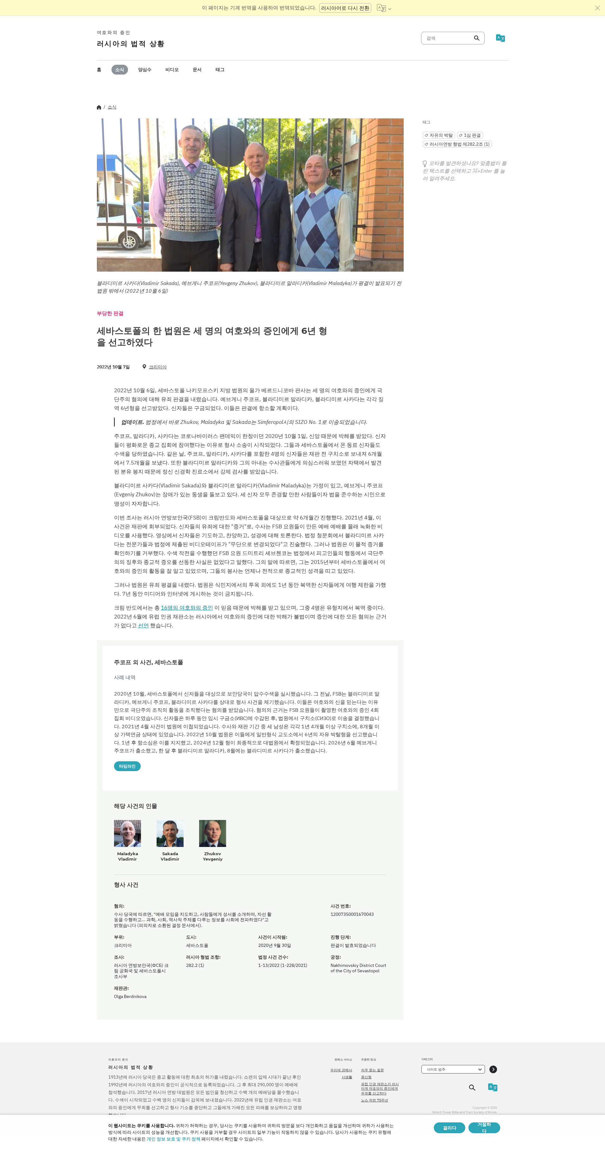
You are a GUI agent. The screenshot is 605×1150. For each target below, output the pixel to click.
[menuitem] (99, 70)
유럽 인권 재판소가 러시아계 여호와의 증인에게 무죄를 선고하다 (380, 1088)
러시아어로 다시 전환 (345, 8)
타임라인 (127, 766)
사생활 (347, 1077)
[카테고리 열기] (493, 1069)
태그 (220, 69)
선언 (143, 625)
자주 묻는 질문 (372, 1070)
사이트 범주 (436, 1069)
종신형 (366, 1077)
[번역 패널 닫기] (597, 8)
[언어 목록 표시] (384, 8)
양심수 (144, 69)
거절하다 (484, 1127)
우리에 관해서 (341, 1070)
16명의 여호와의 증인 (187, 607)
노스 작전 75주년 (374, 1100)
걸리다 (449, 1128)
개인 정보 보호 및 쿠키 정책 (173, 1139)
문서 (197, 69)
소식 (119, 69)
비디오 (172, 69)
